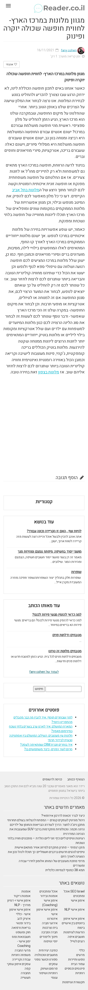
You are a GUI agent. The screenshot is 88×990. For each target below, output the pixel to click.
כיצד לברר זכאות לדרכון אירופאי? (63, 815)
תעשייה (25, 977)
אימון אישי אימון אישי (47, 911)
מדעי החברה (22, 950)
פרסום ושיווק (49, 968)
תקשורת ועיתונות (73, 982)
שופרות (76, 572)
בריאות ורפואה (21, 927)
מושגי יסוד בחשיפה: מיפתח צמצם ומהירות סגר (49, 551)
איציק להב (23, 918)
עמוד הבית (78, 964)
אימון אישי (78, 900)
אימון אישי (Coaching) (50, 902)
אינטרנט (52, 918)
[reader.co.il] (44, 5)
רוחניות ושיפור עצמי (48, 975)
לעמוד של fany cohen (44, 671)
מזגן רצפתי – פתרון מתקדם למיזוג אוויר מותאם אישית (50, 847)
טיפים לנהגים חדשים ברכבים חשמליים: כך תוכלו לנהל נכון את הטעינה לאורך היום (46, 854)
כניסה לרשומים (52, 779)
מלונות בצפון (48, 372)
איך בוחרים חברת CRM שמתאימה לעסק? (46, 744)
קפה (27, 968)
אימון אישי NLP (75, 909)
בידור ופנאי (23, 923)
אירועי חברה (50, 923)
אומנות (25, 891)
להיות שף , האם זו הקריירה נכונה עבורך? (54, 531)
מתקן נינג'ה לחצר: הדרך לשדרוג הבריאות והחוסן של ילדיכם (47, 824)
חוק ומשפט (23, 932)
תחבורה (25, 973)
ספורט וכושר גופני (46, 959)
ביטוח (81, 927)
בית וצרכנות (50, 927)
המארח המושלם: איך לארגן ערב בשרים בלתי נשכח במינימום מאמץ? (40, 728)
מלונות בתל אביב (25, 190)
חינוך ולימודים (49, 936)
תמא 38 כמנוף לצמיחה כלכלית (65, 870)
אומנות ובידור (49, 896)
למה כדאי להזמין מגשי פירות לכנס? (56, 614)
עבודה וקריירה (21, 959)
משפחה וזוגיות (21, 955)
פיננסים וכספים (75, 968)
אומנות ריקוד (22, 896)
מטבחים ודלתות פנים (66, 635)
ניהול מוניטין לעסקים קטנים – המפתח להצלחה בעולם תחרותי (46, 820)
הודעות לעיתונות (74, 932)
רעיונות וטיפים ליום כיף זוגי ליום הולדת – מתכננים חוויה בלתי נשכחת (46, 840)
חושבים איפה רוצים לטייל (76, 939)
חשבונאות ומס (21, 936)
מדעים (80, 955)
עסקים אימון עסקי (18, 964)
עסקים (53, 964)
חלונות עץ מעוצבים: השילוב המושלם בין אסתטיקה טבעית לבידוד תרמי (40, 737)
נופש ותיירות (76, 959)
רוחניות (80, 973)
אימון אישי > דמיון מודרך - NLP (18, 902)
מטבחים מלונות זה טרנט (64, 651)
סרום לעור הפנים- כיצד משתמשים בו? (48, 749)
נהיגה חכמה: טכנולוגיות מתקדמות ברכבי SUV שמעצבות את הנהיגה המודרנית (47, 831)
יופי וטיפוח (51, 941)
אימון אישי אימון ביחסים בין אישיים (73, 921)
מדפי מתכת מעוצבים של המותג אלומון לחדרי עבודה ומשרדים (52, 863)
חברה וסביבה (49, 932)
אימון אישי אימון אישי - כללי (19, 911)
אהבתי (10, 64)
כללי (82, 950)
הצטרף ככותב (76, 779)
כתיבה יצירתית (48, 950)
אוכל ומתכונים (48, 891)
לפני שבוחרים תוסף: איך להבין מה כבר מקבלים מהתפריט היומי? (43, 719)
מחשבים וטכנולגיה (46, 955)
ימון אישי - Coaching (23, 943)
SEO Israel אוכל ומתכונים (74, 893)
